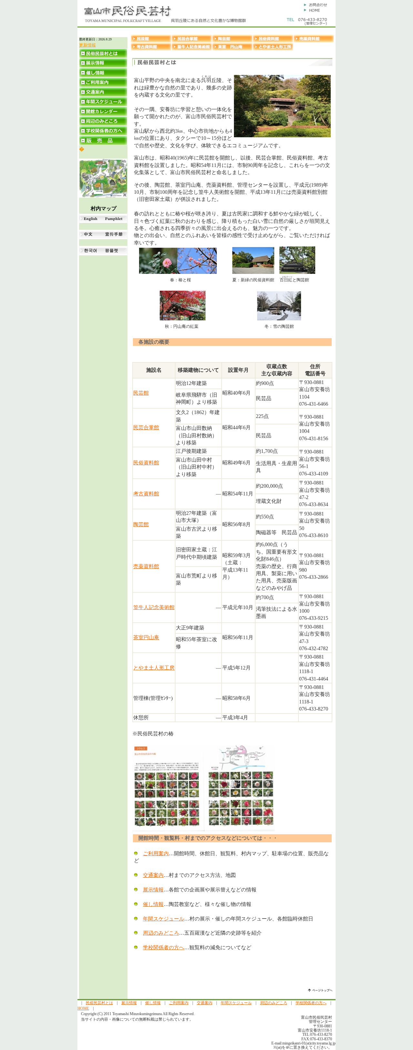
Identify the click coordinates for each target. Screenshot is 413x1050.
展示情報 (153, 889)
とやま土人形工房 (154, 668)
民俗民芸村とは (99, 1003)
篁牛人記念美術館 (154, 607)
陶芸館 (141, 524)
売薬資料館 (146, 566)
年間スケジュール (163, 918)
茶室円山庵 (146, 637)
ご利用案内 (156, 853)
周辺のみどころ (161, 933)
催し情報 (153, 904)
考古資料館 (146, 493)
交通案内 (153, 875)
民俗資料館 (146, 462)
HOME (83, 1008)
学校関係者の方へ (163, 947)
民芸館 (141, 393)
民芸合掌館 (146, 427)
